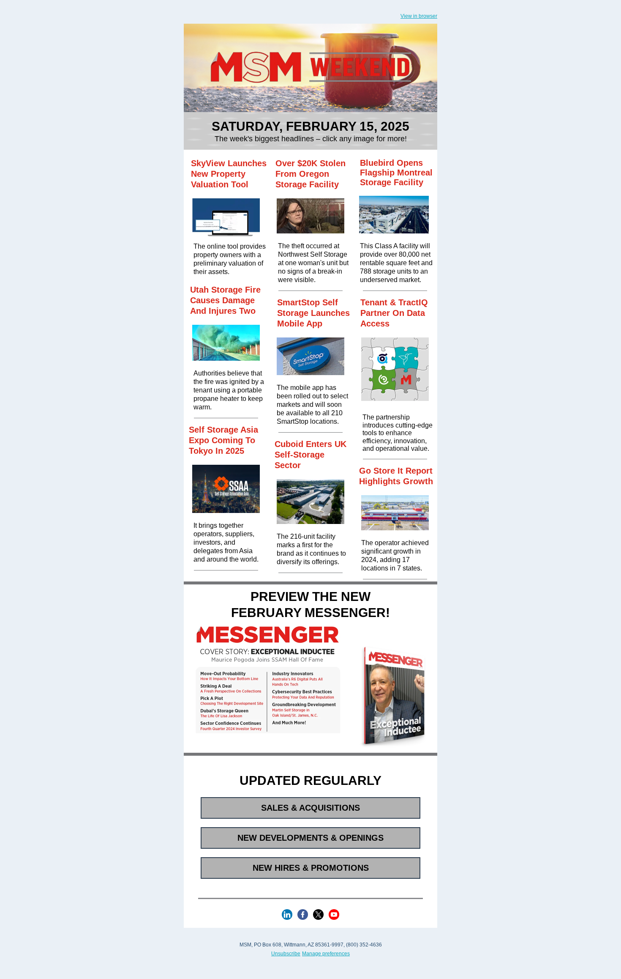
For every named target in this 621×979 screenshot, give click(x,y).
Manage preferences (326, 954)
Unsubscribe (285, 954)
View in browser (418, 16)
